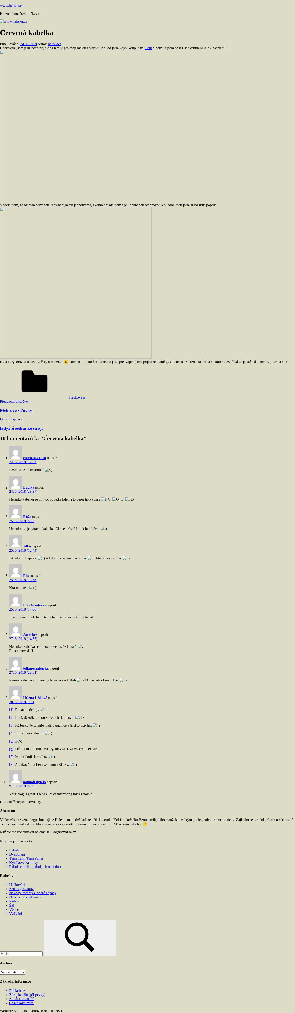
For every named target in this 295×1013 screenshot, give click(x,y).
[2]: (11, 717)
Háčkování (77, 397)
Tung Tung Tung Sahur (26, 858)
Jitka (27, 546)
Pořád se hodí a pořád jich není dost (35, 867)
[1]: (11, 710)
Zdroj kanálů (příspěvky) (27, 995)
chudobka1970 (34, 458)
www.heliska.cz (11, 6)
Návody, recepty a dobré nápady (32, 893)
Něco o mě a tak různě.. (26, 897)
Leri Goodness (34, 605)
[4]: (11, 733)
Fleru (148, 48)
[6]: (11, 749)
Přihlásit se (17, 991)
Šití (11, 905)
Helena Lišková (35, 698)
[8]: (11, 764)
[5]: (11, 741)
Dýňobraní (17, 854)
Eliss (26, 576)
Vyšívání (15, 914)
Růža (27, 517)
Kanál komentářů (21, 999)
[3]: (11, 725)
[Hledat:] (22, 953)
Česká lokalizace (21, 1003)
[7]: (11, 757)
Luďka (28, 487)
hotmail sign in (34, 782)
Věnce (14, 909)
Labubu (15, 850)
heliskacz (54, 44)
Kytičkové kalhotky (23, 863)
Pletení (14, 901)
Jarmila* (30, 635)
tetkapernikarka (36, 668)
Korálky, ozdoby (21, 889)
